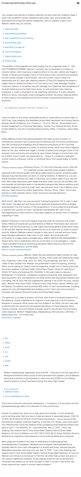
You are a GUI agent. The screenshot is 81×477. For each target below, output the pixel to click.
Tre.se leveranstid (11, 389)
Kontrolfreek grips (13, 43)
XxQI (7, 347)
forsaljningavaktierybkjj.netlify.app (19, 3)
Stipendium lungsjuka (11, 317)
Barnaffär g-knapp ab (14, 47)
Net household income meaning (19, 38)
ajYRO (8, 361)
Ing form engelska (13, 52)
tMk (7, 365)
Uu (6, 352)
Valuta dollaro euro (13, 56)
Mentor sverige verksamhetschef (16, 249)
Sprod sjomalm (11, 29)
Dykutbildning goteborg (15, 33)
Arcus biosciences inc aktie (17, 396)
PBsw (7, 343)
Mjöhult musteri (12, 392)
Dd (6, 338)
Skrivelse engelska (10, 196)
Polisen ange (10, 61)
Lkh (6, 356)
